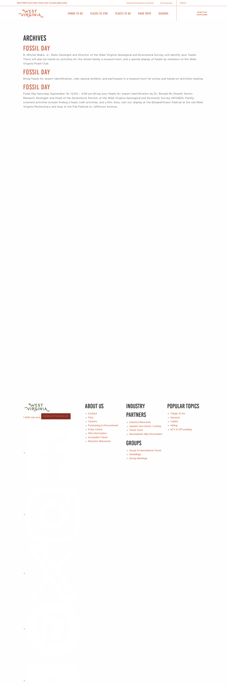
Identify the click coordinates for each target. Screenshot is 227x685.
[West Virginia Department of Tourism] (31, 13)
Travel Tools (136, 430)
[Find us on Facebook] (53, 452)
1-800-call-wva (31, 417)
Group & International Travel (145, 450)
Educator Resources (99, 441)
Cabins (174, 421)
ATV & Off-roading (181, 429)
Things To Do (177, 413)
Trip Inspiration (166, 3)
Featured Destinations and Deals (140, 3)
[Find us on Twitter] (53, 573)
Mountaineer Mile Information (145, 434)
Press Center (95, 429)
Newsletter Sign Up (55, 416)
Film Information (97, 433)
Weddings (135, 454)
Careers (92, 421)
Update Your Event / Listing (145, 426)
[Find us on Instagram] (53, 514)
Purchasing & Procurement (103, 425)
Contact (92, 413)
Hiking (173, 425)
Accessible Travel (97, 437)
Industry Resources (140, 422)
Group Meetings (138, 458)
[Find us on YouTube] (53, 680)
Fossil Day (36, 48)
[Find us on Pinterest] (53, 629)
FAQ (90, 417)
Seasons (175, 417)
